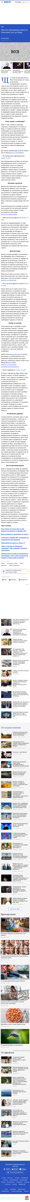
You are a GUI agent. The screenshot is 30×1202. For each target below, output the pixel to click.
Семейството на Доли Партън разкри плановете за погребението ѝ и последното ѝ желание (20, 632)
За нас (6, 1189)
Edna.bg (14, 1184)
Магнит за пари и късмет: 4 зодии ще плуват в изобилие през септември (20, 784)
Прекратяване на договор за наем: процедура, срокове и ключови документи (21, 662)
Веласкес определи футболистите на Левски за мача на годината (20, 1133)
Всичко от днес (15, 909)
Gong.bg (17, 1178)
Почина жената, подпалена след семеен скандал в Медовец (20, 640)
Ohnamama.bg (11, 1182)
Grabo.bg (26, 1182)
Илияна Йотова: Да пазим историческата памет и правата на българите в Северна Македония (21, 704)
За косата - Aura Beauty (20, 752)
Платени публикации (16, 1191)
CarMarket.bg (23, 1180)
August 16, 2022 (6, 158)
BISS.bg (3, 1182)
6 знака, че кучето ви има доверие (21, 671)
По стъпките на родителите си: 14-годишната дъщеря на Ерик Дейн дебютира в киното (20, 1112)
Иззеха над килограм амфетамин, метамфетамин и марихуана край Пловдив (21, 764)
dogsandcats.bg (16, 673)
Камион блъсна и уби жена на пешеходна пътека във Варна (19, 773)
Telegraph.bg (21, 1184)
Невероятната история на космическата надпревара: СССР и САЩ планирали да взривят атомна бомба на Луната (14, 556)
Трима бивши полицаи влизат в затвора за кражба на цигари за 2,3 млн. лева (20, 900)
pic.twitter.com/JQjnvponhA (10, 367)
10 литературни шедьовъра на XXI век (13, 981)
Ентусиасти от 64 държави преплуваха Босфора (19, 1091)
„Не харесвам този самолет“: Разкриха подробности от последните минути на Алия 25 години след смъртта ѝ (20, 652)
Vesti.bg (7, 2)
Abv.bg (3, 1178)
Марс (3, 563)
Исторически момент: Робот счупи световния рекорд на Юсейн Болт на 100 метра (21, 694)
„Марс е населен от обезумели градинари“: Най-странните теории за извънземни (14, 548)
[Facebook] (15, 1193)
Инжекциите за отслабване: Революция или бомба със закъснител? (20, 845)
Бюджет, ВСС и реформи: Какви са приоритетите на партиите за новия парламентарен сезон (20, 805)
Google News (24, 579)
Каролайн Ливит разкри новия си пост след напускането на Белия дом (20, 714)
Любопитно (15, 787)
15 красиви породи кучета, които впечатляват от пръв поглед (19, 1059)
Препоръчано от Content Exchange (20, 1050)
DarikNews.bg (24, 1178)
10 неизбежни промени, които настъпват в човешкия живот (14, 957)
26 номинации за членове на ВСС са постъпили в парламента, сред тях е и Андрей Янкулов (20, 794)
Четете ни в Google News (16, 1172)
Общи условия (21, 1189)
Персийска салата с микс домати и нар (13, 1024)
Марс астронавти (14, 565)
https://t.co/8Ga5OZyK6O (9, 214)
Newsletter (13, 579)
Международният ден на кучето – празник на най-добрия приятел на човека (20, 1069)
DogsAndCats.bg (13, 1180)
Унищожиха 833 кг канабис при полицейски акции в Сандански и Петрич (21, 744)
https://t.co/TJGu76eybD (8, 365)
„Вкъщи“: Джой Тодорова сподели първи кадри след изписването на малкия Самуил (20, 1102)
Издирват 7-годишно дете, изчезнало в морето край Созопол (20, 1152)
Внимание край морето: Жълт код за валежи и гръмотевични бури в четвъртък (20, 815)
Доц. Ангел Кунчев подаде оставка (21, 1141)
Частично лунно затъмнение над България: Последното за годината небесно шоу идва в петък (20, 878)
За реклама (13, 1189)
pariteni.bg (15, 666)
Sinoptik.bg (19, 1182)
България (15, 736)
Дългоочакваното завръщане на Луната (14, 534)
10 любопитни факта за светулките (12, 1045)
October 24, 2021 (20, 370)
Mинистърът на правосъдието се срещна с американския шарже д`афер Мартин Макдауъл (20, 866)
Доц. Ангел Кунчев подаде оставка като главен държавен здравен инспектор (21, 622)
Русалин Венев (5, 38)
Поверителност (5, 1191)
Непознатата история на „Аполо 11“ (13, 543)
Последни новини (11, 727)
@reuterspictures (14, 354)
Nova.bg (5, 1180)
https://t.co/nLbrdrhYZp (8, 280)
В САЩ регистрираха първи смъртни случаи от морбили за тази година (20, 835)
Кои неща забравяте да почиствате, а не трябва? (13, 934)
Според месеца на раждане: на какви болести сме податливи (12, 1002)
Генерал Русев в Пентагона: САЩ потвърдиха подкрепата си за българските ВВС (20, 856)
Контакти (26, 1191)
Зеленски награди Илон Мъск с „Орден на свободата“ (20, 825)
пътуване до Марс (13, 563)
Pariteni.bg (8, 1184)
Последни (18, 2)
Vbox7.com (10, 1178)
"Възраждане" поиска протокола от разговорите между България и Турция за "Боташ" (19, 889)
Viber (5, 579)
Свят (2, 26)
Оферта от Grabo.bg (17, 754)
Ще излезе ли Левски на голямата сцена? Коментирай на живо (20, 1123)
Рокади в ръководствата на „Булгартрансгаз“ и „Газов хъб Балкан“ (20, 733)
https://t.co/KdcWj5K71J (16, 153)
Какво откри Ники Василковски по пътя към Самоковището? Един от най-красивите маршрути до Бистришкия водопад (20, 1081)
